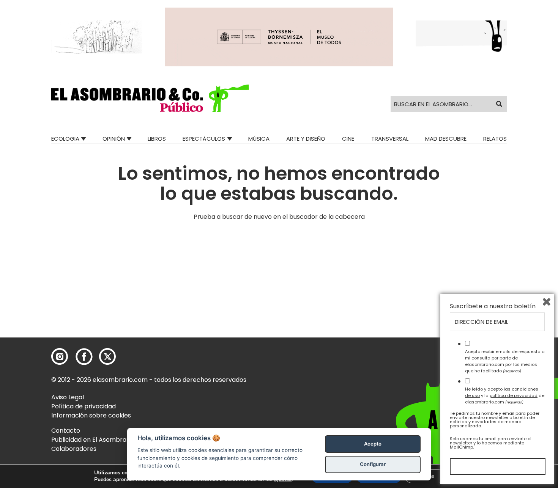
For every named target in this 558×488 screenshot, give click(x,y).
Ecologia (65, 139)
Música (259, 139)
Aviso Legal (67, 397)
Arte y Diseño (305, 139)
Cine (348, 139)
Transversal (389, 139)
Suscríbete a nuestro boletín (493, 306)
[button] (150, 98)
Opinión (113, 139)
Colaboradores (73, 448)
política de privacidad (514, 395)
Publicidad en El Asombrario (92, 439)
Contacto (65, 430)
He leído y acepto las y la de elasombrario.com (504, 395)
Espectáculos (204, 139)
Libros (157, 139)
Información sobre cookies (91, 415)
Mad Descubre (446, 139)
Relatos (495, 139)
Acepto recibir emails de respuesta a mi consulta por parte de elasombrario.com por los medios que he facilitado (505, 360)
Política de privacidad (83, 406)
